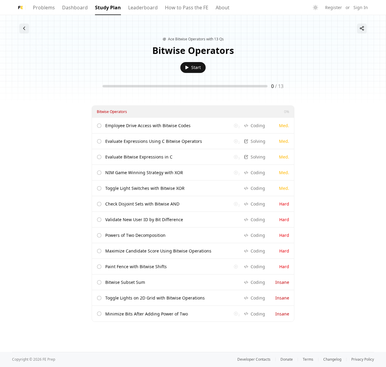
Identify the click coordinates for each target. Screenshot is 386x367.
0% (286, 111)
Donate (286, 359)
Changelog (332, 359)
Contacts (254, 359)
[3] (236, 157)
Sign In (360, 7)
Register (333, 7)
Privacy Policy (362, 359)
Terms (308, 359)
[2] (236, 126)
